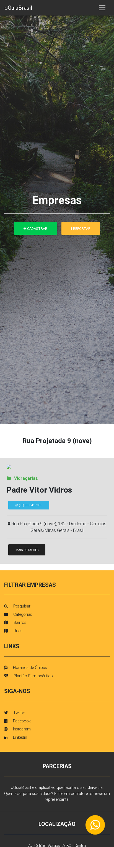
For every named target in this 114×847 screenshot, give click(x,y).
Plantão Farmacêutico (32, 675)
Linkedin (19, 737)
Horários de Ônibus (29, 667)
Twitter (18, 712)
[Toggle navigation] (102, 7)
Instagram (21, 729)
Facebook (21, 721)
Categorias (22, 614)
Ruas (17, 630)
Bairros (19, 622)
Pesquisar (21, 606)
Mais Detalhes (26, 550)
